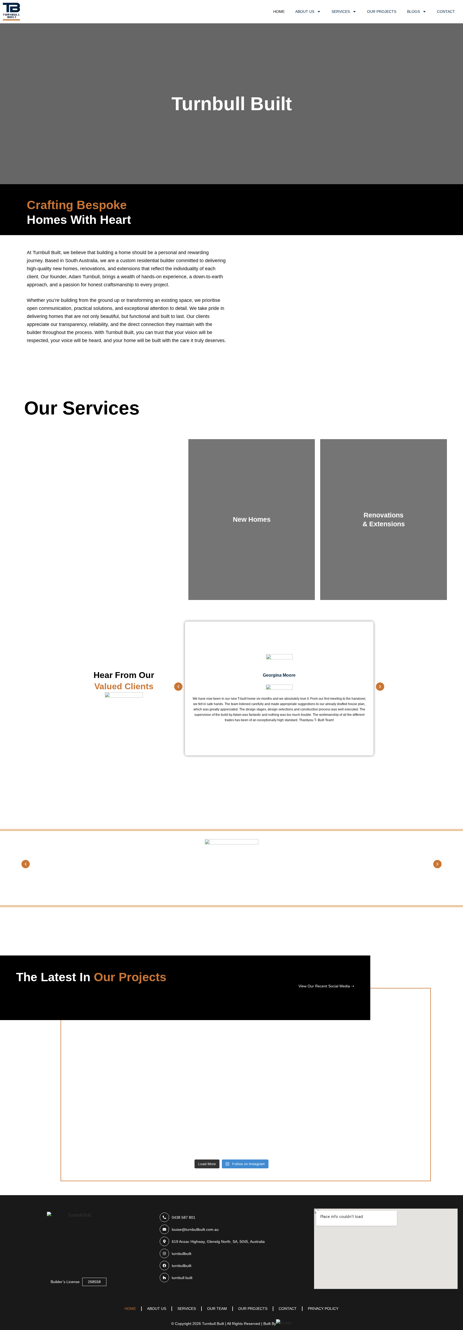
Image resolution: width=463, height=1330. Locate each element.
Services (340, 11)
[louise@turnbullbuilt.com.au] (231, 1229)
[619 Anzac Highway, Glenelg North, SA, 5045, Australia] (231, 1241)
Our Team (217, 1308)
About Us (304, 11)
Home (279, 11)
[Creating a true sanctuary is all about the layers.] (287, 1057)
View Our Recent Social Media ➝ (326, 986)
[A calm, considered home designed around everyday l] (65, 1053)
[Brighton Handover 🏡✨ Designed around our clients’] (398, 1064)
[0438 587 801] (231, 1217)
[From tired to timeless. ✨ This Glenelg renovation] (176, 1089)
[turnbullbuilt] (231, 1253)
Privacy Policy (323, 1308)
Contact (446, 11)
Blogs (413, 11)
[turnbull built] (231, 1277)
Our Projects (381, 11)
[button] (178, 686)
